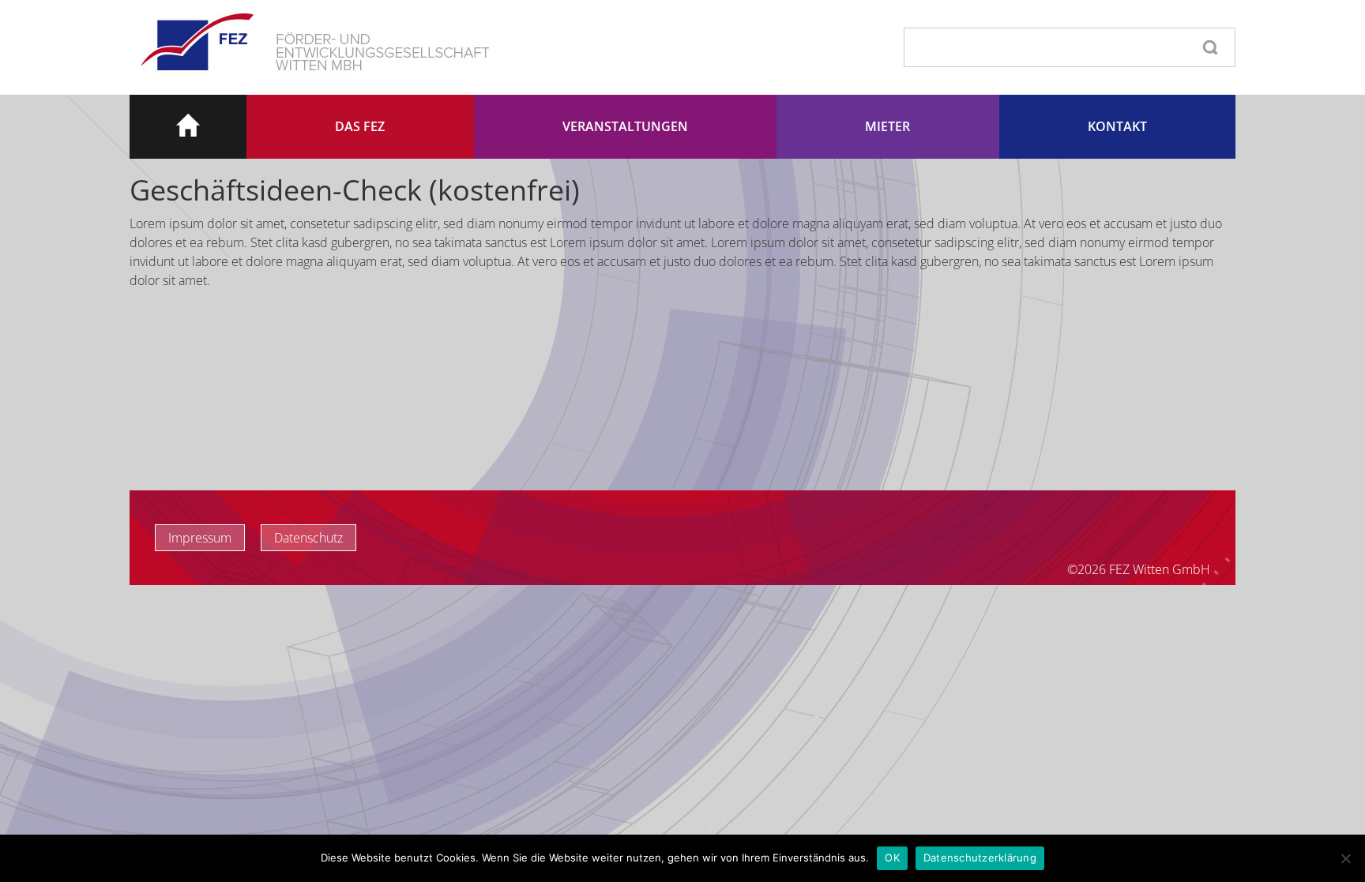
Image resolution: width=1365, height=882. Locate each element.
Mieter (887, 126)
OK (892, 857)
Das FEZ (360, 126)
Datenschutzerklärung (979, 857)
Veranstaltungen (625, 126)
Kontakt (1117, 126)
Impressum (199, 537)
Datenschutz (308, 537)
